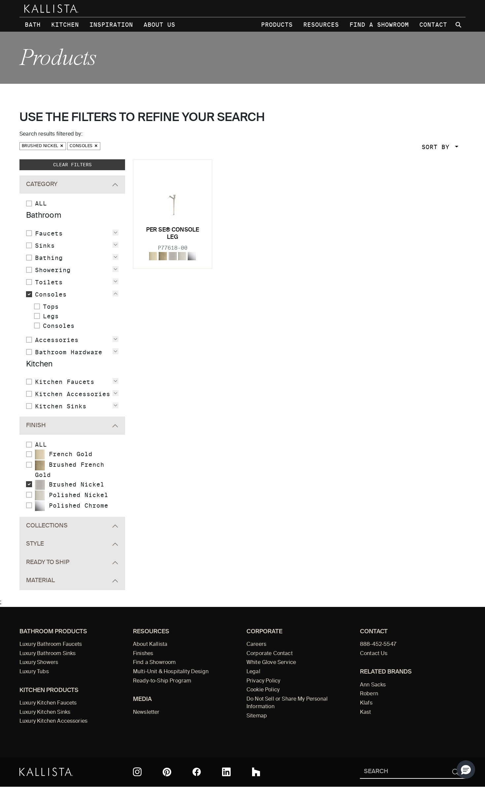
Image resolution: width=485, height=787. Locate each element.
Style (35, 544)
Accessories (57, 339)
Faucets (49, 233)
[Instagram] (137, 772)
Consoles (82, 146)
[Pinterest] (167, 772)
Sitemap (256, 716)
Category (41, 184)
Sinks (45, 245)
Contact (433, 24)
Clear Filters (72, 164)
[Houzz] (256, 772)
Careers (256, 644)
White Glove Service (271, 662)
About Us (159, 24)
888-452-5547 (378, 644)
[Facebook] (196, 772)
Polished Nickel (76, 494)
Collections (47, 526)
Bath (33, 24)
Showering (53, 270)
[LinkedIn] (226, 772)
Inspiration (111, 24)
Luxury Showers (38, 662)
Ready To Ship (47, 562)
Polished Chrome (76, 505)
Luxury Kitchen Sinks (44, 712)
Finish (36, 425)
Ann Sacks (373, 685)
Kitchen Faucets (64, 381)
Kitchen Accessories (72, 394)
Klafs (366, 703)
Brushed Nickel (40, 146)
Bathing (49, 257)
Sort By (437, 146)
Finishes (143, 653)
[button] (466, 769)
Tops (51, 306)
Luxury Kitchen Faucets (48, 703)
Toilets (49, 282)
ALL (41, 203)
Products (277, 24)
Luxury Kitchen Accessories (53, 721)
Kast (365, 712)
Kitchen (65, 24)
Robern (369, 694)
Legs (51, 316)
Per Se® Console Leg (172, 233)
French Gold (68, 454)
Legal (253, 672)
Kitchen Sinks (60, 406)
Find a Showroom (379, 24)
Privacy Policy (263, 681)
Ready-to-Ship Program (162, 681)
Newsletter (146, 712)
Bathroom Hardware (68, 352)
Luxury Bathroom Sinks (47, 653)
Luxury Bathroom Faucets (50, 644)
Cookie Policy (262, 690)
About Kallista (150, 644)
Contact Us (374, 653)
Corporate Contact (269, 653)
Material (40, 580)
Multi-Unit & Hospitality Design (171, 672)
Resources (321, 24)
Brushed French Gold (69, 469)
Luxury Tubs (34, 672)
